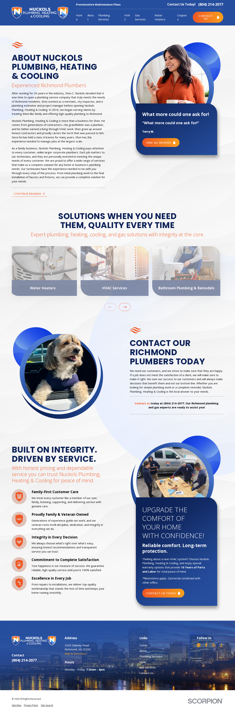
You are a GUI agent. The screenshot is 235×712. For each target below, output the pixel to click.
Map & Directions (75, 653)
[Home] (40, 13)
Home (143, 645)
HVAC (143, 662)
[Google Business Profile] (199, 645)
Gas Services (147, 667)
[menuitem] (16, 705)
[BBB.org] (221, 645)
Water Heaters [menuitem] (160, 17)
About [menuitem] (90, 17)
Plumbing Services (150, 656)
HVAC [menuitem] (127, 17)
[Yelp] (214, 645)
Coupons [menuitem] (182, 17)
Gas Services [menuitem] (140, 17)
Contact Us (146, 673)
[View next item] (125, 307)
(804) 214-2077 (210, 4)
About (143, 651)
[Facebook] (206, 645)
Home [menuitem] (79, 17)
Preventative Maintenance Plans (98, 4)
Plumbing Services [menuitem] (104, 17)
